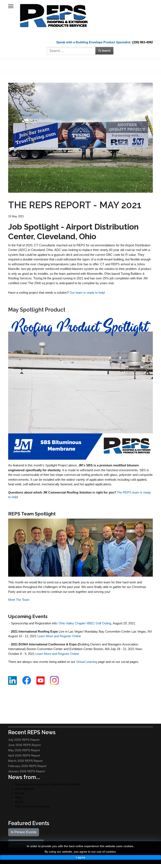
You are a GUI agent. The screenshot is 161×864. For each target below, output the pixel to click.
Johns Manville (25, 788)
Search (105, 50)
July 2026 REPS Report (23, 739)
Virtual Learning (86, 662)
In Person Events (23, 832)
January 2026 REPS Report (26, 771)
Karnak (19, 793)
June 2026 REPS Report (24, 745)
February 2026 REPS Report (27, 766)
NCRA (19, 802)
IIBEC (18, 797)
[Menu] (10, 6)
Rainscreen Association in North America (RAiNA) (47, 784)
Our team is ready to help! (87, 292)
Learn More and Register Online (59, 636)
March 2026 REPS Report (25, 760)
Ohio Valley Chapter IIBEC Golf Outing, (85, 623)
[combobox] (71, 51)
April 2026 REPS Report (24, 755)
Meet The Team (19, 599)
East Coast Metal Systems (32, 806)
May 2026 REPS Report (24, 750)
